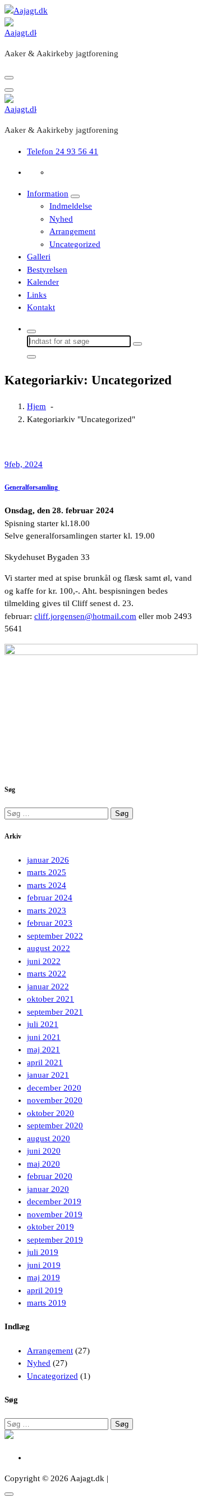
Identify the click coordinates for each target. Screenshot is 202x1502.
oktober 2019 (50, 1226)
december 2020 (54, 1087)
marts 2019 (46, 1302)
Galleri (38, 256)
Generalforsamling (31, 487)
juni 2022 (44, 961)
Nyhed (61, 218)
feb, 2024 (23, 464)
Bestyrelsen (47, 269)
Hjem (36, 406)
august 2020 (48, 1138)
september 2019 (55, 1239)
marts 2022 (46, 973)
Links (37, 294)
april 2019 (45, 1290)
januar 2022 (48, 986)
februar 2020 (49, 1176)
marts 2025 (46, 872)
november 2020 (54, 1100)
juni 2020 (44, 1150)
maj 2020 (43, 1163)
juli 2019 (42, 1252)
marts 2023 (46, 910)
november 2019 (54, 1214)
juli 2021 (42, 1024)
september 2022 (55, 935)
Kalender (43, 281)
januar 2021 (48, 1074)
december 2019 (54, 1201)
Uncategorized (74, 244)
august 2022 (48, 948)
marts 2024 (46, 885)
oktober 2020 (50, 1113)
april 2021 (45, 1062)
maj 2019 (43, 1277)
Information (47, 193)
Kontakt (41, 307)
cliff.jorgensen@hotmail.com (85, 616)
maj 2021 (43, 1049)
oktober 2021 (50, 998)
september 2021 (55, 1011)
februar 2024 (49, 897)
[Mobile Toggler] (75, 196)
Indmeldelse (70, 205)
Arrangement (72, 231)
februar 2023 (49, 922)
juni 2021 (44, 1037)
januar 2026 (48, 859)
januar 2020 (48, 1189)
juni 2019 (44, 1265)
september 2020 (55, 1125)
